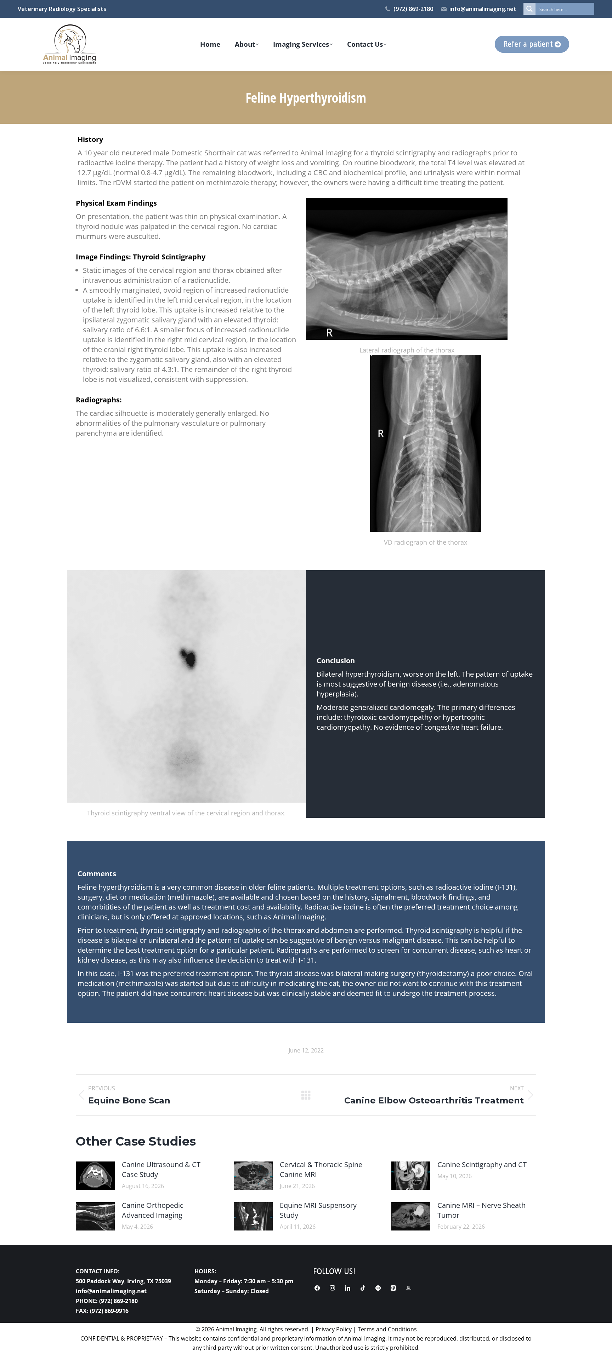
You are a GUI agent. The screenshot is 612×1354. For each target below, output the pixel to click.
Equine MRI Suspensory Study (318, 1210)
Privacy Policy (334, 1329)
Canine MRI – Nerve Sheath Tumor (481, 1210)
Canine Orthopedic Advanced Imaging (152, 1210)
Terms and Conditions (387, 1329)
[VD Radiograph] (425, 443)
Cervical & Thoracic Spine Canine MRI (321, 1169)
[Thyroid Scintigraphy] (186, 686)
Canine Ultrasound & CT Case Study (161, 1169)
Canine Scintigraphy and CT (482, 1164)
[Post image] (95, 1175)
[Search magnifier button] (529, 9)
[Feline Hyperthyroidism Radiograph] (407, 269)
